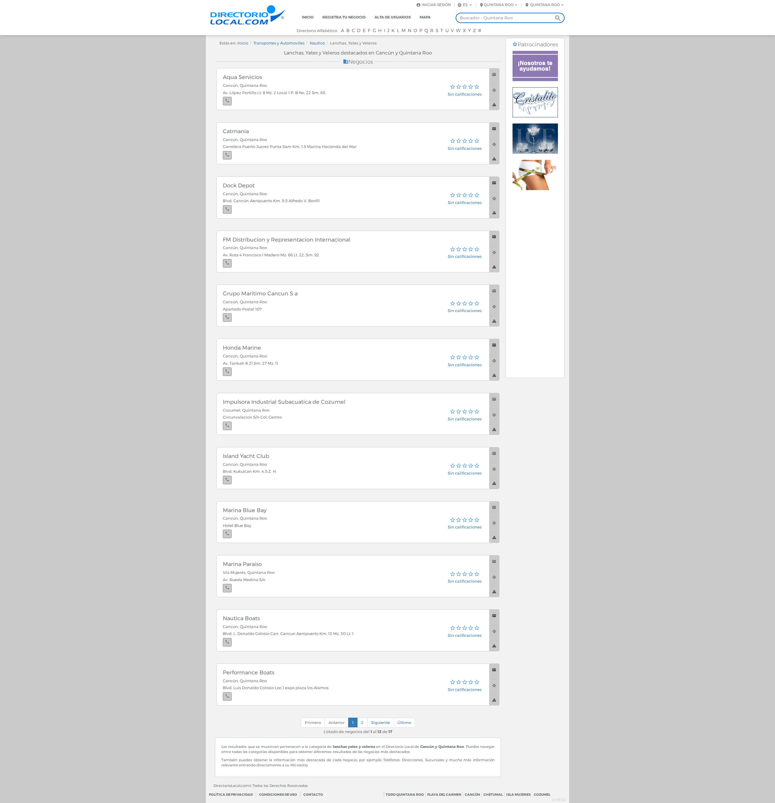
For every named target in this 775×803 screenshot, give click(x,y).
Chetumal (493, 794)
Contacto (313, 794)
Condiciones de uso (278, 794)
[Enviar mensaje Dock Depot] (494, 184)
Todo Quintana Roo (405, 794)
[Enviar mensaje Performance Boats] (494, 671)
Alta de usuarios (392, 17)
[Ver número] (227, 101)
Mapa (425, 17)
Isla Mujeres (518, 794)
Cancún (472, 794)
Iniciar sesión (436, 4)
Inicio (308, 17)
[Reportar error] (494, 105)
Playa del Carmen (444, 794)
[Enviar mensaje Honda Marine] (494, 346)
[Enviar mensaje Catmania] (494, 130)
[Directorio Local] (252, 14)
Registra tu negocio (344, 17)
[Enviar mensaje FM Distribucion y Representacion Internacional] (494, 238)
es (465, 4)
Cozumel (542, 794)
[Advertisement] (535, 287)
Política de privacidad (231, 794)
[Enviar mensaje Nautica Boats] (494, 617)
